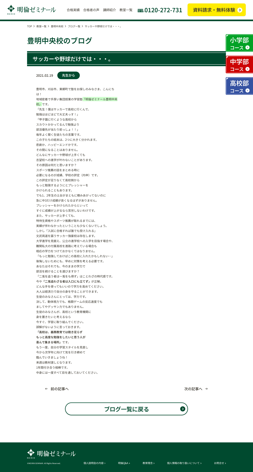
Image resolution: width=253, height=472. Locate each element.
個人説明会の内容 (94, 463)
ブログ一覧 (74, 26)
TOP (29, 26)
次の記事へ (193, 389)
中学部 (239, 64)
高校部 (239, 86)
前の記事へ (60, 389)
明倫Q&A (123, 463)
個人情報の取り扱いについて (183, 463)
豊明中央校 (57, 26)
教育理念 (148, 463)
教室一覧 (41, 26)
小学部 (239, 43)
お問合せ (219, 463)
